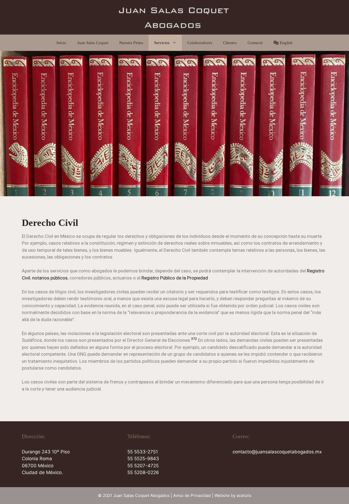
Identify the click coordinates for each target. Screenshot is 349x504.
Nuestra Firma (131, 43)
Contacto (255, 43)
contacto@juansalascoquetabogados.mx (277, 451)
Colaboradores (199, 43)
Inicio (61, 43)
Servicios (162, 43)
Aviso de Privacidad (192, 495)
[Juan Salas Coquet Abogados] (174, 17)
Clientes (230, 43)
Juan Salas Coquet (92, 43)
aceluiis (244, 495)
